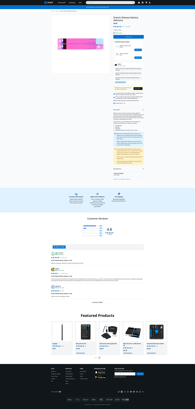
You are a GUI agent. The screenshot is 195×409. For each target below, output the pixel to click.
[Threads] (140, 392)
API (52, 381)
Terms (81, 376)
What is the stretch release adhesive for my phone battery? (128, 69)
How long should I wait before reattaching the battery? (127, 78)
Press (67, 381)
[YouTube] (131, 392)
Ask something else (120, 82)
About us (53, 371)
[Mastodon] (134, 392)
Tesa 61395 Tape (124, 53)
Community (68, 371)
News (67, 383)
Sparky (57, 268)
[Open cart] (146, 2)
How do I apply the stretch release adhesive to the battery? (128, 73)
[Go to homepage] (49, 2)
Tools (57, 11)
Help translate (54, 391)
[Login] (149, 2)
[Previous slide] (95, 357)
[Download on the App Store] (100, 372)
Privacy (81, 374)
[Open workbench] (138, 2)
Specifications (117, 169)
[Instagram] (128, 392)
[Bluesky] (137, 392)
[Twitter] (125, 392)
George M (58, 286)
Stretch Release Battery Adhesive (68, 11)
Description (116, 110)
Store (52, 11)
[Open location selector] (142, 2)
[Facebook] (122, 392)
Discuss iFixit (54, 376)
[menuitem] (61, 2)
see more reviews (97, 302)
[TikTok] (119, 392)
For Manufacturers (70, 378)
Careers (53, 378)
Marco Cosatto (59, 253)
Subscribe (140, 374)
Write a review (60, 247)
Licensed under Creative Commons (101, 404)
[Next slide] (99, 357)
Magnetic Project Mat (125, 45)
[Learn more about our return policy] (124, 103)
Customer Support (56, 374)
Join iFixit (138, 88)
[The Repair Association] (143, 392)
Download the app (99, 368)
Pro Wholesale (69, 374)
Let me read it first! (121, 376)
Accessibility (83, 371)
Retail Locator (69, 376)
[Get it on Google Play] (100, 377)
